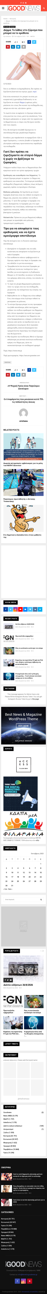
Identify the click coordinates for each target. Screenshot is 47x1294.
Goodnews (7, 1112)
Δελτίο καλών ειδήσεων (12, 1126)
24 (12, 881)
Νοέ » (10, 889)
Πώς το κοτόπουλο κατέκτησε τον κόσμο (29, 648)
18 (18, 877)
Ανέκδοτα (7, 1122)
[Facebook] (17, 1281)
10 (12, 872)
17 (12, 877)
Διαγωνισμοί (8, 1129)
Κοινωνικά (7, 1139)
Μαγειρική (7, 1143)
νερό (35, 92)
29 (41, 881)
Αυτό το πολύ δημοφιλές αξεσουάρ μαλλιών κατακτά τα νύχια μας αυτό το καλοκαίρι (27, 1175)
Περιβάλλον (8, 1149)
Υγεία (5, 1153)
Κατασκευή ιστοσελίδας (30, 1292)
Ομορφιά (12, 26)
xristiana (8, 36)
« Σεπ (5, 889)
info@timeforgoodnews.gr (27, 1274)
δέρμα (22, 102)
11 (18, 872)
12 (24, 872)
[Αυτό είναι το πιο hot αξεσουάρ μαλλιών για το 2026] (6, 1202)
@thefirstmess (23, 1099)
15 (41, 872)
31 (12, 886)
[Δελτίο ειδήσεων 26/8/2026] (8, 626)
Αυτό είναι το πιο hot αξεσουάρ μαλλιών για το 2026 (29, 1201)
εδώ (37, 840)
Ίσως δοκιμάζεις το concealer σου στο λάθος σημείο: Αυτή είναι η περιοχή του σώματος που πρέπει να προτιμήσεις (28, 1188)
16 (6, 877)
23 (6, 881)
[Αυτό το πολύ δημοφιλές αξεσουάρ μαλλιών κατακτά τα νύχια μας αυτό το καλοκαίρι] (6, 1176)
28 (35, 881)
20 (29, 877)
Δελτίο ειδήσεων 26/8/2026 (24, 624)
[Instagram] (23, 1281)
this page (35, 699)
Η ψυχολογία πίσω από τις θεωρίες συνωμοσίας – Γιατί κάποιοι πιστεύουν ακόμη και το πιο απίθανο (28, 675)
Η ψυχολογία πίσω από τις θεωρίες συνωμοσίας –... (33, 1034)
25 (18, 881)
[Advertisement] (23, 571)
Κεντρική (6, 26)
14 (35, 872)
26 (24, 881)
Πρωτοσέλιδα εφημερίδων (24, 636)
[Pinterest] (29, 1281)
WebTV (6, 1119)
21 (35, 877)
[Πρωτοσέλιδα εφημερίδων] (8, 638)
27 (29, 881)
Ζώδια (5, 1132)
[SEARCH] (41, 899)
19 (24, 877)
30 (6, 886)
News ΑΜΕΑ (7, 1116)
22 (41, 877)
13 (29, 872)
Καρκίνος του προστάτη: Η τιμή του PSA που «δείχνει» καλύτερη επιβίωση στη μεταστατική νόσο (29, 662)
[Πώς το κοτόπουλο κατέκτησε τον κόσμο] (8, 650)
